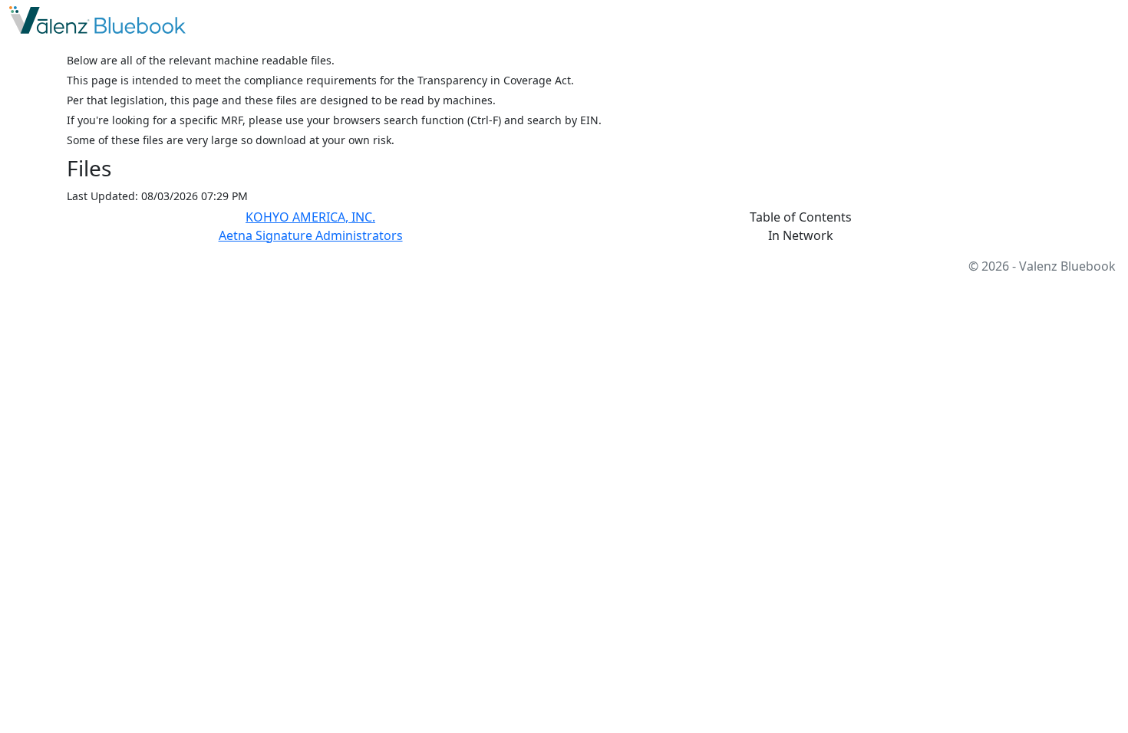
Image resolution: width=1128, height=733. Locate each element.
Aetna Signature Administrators (311, 235)
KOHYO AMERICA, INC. (310, 217)
